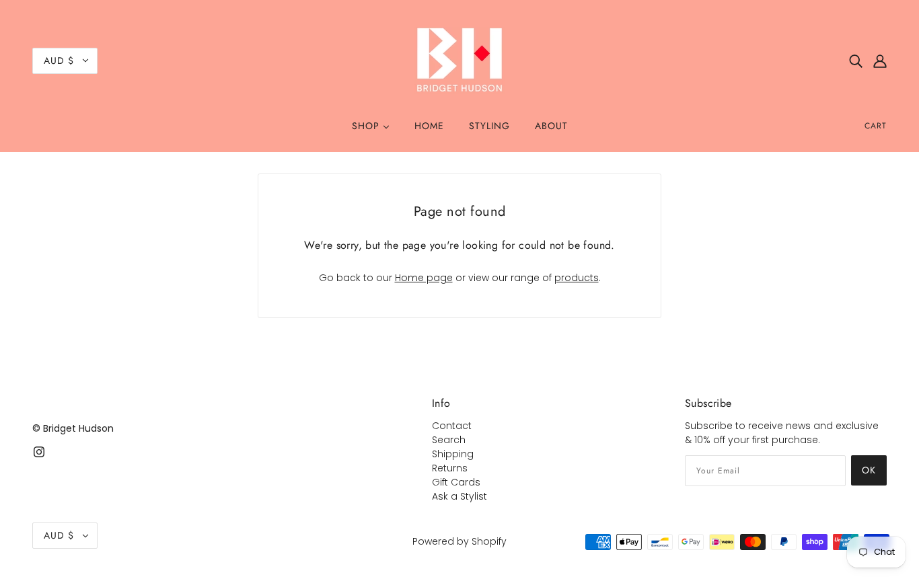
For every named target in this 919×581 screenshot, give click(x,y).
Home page (424, 277)
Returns (450, 468)
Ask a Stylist (459, 496)
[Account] (880, 60)
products (576, 277)
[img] (856, 60)
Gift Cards (456, 482)
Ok (869, 470)
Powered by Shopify (459, 541)
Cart (876, 126)
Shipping (453, 454)
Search (449, 440)
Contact (452, 425)
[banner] (459, 60)
